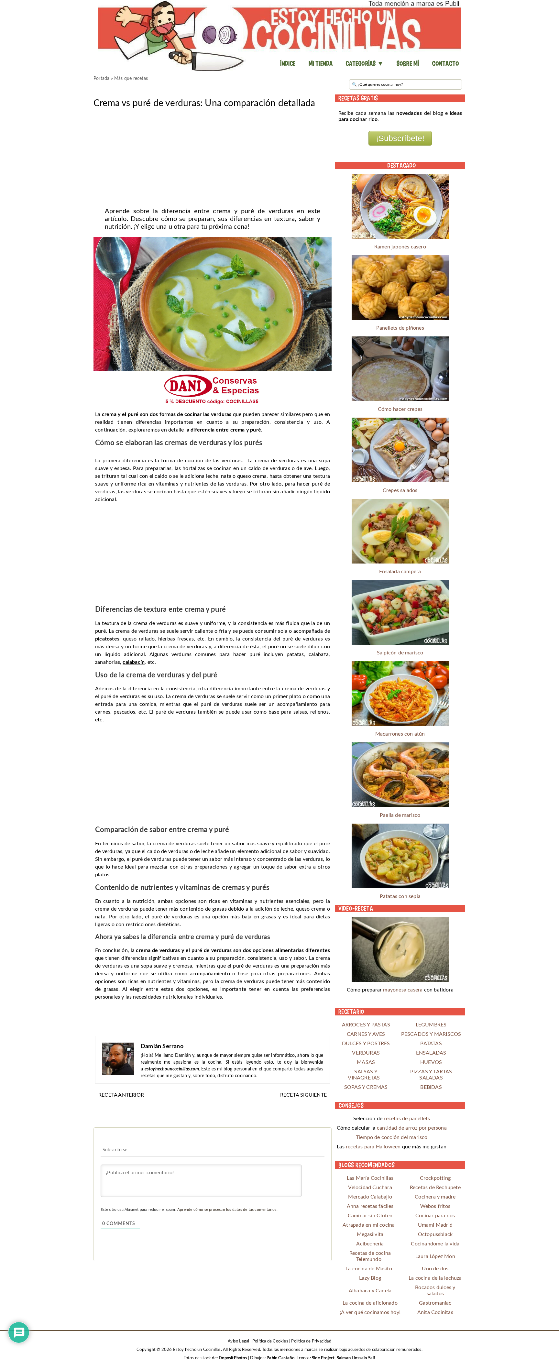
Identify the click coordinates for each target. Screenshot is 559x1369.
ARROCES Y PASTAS (366, 1024)
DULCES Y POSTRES (366, 1043)
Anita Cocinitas (435, 1312)
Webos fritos (435, 1206)
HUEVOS (431, 1062)
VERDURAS (366, 1053)
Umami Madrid (435, 1225)
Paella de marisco (400, 815)
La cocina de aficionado (370, 1303)
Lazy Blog (370, 1278)
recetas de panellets (407, 1118)
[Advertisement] (212, 155)
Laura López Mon (435, 1256)
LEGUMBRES (431, 1024)
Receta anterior (121, 1095)
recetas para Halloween (373, 1146)
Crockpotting (435, 1178)
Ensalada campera (400, 571)
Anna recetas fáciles (370, 1206)
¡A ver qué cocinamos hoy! (370, 1312)
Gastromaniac (435, 1303)
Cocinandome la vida (435, 1243)
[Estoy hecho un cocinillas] (279, 35)
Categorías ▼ (364, 63)
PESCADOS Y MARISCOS (431, 1034)
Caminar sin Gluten (370, 1215)
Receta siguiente (303, 1095)
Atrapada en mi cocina (369, 1225)
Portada (101, 78)
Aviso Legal (238, 1341)
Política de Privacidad (311, 1341)
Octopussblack (435, 1234)
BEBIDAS (431, 1087)
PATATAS (431, 1043)
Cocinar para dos (435, 1215)
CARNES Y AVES (366, 1034)
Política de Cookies (270, 1341)
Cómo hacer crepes (400, 409)
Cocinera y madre (435, 1196)
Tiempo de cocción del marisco (392, 1137)
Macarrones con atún (400, 734)
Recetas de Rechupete (435, 1187)
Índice (287, 63)
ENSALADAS (431, 1053)
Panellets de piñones (400, 328)
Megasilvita (370, 1234)
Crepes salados (400, 490)
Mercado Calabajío (370, 1196)
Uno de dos (435, 1268)
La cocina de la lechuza (435, 1278)
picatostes (107, 638)
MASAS (366, 1062)
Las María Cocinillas (370, 1178)
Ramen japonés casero (400, 246)
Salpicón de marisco (400, 652)
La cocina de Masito (368, 1268)
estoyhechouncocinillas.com (172, 1069)
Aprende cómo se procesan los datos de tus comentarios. (227, 1209)
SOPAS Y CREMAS (366, 1087)
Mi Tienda (321, 63)
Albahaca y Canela (370, 1290)
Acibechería (370, 1243)
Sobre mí (408, 63)
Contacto (445, 63)
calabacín (134, 662)
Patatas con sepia (400, 896)
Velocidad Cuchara (370, 1187)
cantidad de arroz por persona (412, 1128)
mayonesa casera (402, 989)
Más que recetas (131, 78)
